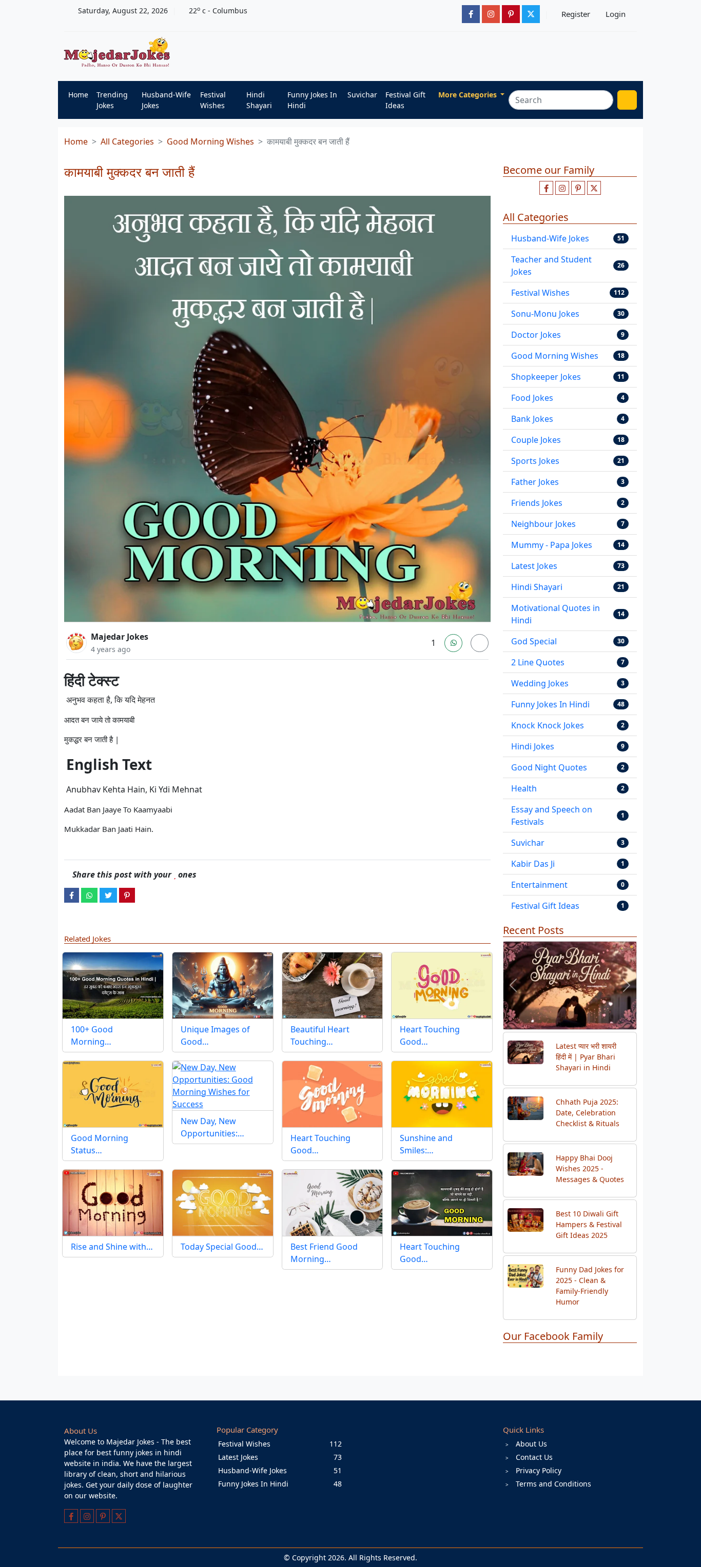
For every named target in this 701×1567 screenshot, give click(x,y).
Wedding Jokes (540, 683)
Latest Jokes (534, 566)
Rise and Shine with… (112, 1246)
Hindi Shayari (259, 100)
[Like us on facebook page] (546, 188)
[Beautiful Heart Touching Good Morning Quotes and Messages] (332, 985)
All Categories (127, 141)
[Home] (119, 52)
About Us (531, 1444)
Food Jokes (532, 397)
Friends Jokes (536, 502)
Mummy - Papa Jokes (551, 545)
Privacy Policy (538, 1470)
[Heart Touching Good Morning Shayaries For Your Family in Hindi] (332, 1094)
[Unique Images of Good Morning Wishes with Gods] (222, 985)
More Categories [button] (468, 94)
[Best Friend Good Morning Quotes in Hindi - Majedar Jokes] (332, 1203)
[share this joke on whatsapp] (89, 895)
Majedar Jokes (119, 636)
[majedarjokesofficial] (471, 14)
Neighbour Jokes (543, 524)
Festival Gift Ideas (405, 100)
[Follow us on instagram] (562, 188)
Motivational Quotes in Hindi (555, 614)
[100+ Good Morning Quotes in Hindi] (113, 985)
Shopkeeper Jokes (546, 376)
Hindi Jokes (532, 746)
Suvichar (362, 94)
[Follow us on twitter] (594, 188)
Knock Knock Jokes (547, 725)
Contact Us (534, 1457)
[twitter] (108, 895)
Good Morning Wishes (210, 141)
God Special (534, 641)
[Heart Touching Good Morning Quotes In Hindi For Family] (442, 1203)
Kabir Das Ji (533, 863)
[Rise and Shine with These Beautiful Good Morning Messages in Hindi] (113, 1203)
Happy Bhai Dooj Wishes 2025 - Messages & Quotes (590, 1168)
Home (78, 94)
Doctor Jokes (536, 334)
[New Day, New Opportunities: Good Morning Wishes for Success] (222, 1085)
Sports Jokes (535, 460)
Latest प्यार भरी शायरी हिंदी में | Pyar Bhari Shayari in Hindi (586, 1056)
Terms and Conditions (553, 1484)
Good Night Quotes (549, 767)
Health (524, 788)
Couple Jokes (536, 439)
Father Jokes (535, 481)
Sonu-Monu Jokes (545, 313)
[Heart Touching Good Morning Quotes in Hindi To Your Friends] (442, 985)
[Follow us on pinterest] (578, 188)
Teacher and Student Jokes (551, 265)
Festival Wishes (213, 100)
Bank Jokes (532, 418)
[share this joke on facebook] (71, 895)
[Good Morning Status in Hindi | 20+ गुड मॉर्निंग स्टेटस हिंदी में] (113, 1094)
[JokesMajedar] (531, 14)
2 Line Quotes (537, 662)
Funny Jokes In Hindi (312, 100)
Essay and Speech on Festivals (551, 815)
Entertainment (539, 884)
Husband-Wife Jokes (166, 100)
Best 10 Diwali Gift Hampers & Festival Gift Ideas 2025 (589, 1224)
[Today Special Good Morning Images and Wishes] (222, 1203)
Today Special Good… (222, 1246)
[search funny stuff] (627, 100)
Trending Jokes (112, 100)
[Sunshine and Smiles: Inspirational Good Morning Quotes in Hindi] (442, 1094)
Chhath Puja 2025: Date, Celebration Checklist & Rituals (587, 1112)
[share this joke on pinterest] (127, 895)
